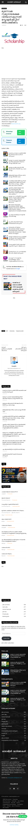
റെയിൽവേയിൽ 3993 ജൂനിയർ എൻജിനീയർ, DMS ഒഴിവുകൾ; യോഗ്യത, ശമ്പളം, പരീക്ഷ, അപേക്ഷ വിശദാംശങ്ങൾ (13, 418)
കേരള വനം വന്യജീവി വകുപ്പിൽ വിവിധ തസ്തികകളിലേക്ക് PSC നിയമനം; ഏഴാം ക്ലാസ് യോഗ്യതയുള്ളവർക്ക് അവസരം (14, 434)
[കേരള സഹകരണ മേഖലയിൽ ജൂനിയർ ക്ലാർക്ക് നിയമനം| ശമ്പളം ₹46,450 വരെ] (5, 656)
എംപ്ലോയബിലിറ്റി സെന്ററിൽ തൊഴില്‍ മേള (13, 449)
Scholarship (8, 6)
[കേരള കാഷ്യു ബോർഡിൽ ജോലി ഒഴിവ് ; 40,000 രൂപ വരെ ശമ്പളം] (5, 664)
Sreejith (14, 366)
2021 (7, 331)
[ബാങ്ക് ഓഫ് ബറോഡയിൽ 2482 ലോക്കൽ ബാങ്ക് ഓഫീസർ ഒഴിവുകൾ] (5, 684)
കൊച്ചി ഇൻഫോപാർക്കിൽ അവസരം (7, 349)
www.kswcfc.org (15, 123)
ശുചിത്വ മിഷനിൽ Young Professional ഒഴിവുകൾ (12, 455)
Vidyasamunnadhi (19, 331)
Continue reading (14, 824)
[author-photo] (14, 364)
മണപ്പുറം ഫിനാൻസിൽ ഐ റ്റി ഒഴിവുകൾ (20, 349)
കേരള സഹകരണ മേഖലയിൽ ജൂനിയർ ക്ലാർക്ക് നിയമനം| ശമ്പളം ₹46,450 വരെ (12, 397)
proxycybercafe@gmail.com (15, 777)
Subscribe (6, 638)
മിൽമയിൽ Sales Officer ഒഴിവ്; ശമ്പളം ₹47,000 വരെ (14, 410)
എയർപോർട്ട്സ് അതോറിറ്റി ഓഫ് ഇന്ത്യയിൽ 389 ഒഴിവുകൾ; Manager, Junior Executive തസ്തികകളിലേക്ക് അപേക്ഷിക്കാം (13, 426)
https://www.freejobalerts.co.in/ (14, 368)
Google (18, 268)
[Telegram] (15, 28)
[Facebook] (8, 28)
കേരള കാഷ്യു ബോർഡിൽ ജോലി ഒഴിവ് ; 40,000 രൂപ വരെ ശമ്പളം (12, 404)
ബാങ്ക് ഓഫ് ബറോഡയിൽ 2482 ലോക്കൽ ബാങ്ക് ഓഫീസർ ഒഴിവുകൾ (18, 287)
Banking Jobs (5, 473)
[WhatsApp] (11, 28)
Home (3, 6)
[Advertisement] (14, 63)
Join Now (20, 132)
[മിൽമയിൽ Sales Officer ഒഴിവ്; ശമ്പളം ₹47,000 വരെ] (5, 672)
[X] (18, 28)
